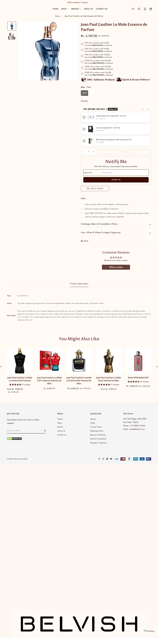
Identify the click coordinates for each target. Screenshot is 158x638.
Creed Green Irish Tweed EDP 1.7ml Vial (111, 116)
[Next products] (148, 109)
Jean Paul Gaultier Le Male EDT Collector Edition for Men (49, 380)
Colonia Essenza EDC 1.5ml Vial (108, 127)
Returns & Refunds (97, 434)
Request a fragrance (98, 442)
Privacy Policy (96, 426)
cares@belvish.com (137, 429)
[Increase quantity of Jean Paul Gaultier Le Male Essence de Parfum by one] (93, 152)
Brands (75, 8)
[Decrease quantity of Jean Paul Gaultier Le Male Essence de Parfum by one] (83, 152)
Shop (63, 8)
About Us (88, 8)
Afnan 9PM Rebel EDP (138, 377)
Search (93, 419)
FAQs (92, 423)
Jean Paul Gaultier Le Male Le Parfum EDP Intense (19, 379)
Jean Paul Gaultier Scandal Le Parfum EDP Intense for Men (79, 380)
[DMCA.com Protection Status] (26, 438)
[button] (15, 384)
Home (55, 8)
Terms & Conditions (98, 438)
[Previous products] (143, 109)
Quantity (84, 101)
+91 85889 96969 (137, 425)
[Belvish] (15, 9)
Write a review (116, 267)
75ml (84, 93)
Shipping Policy (96, 430)
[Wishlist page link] (133, 9)
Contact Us (102, 8)
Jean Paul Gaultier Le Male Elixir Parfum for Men (108, 379)
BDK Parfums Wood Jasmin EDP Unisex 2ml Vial (113, 139)
